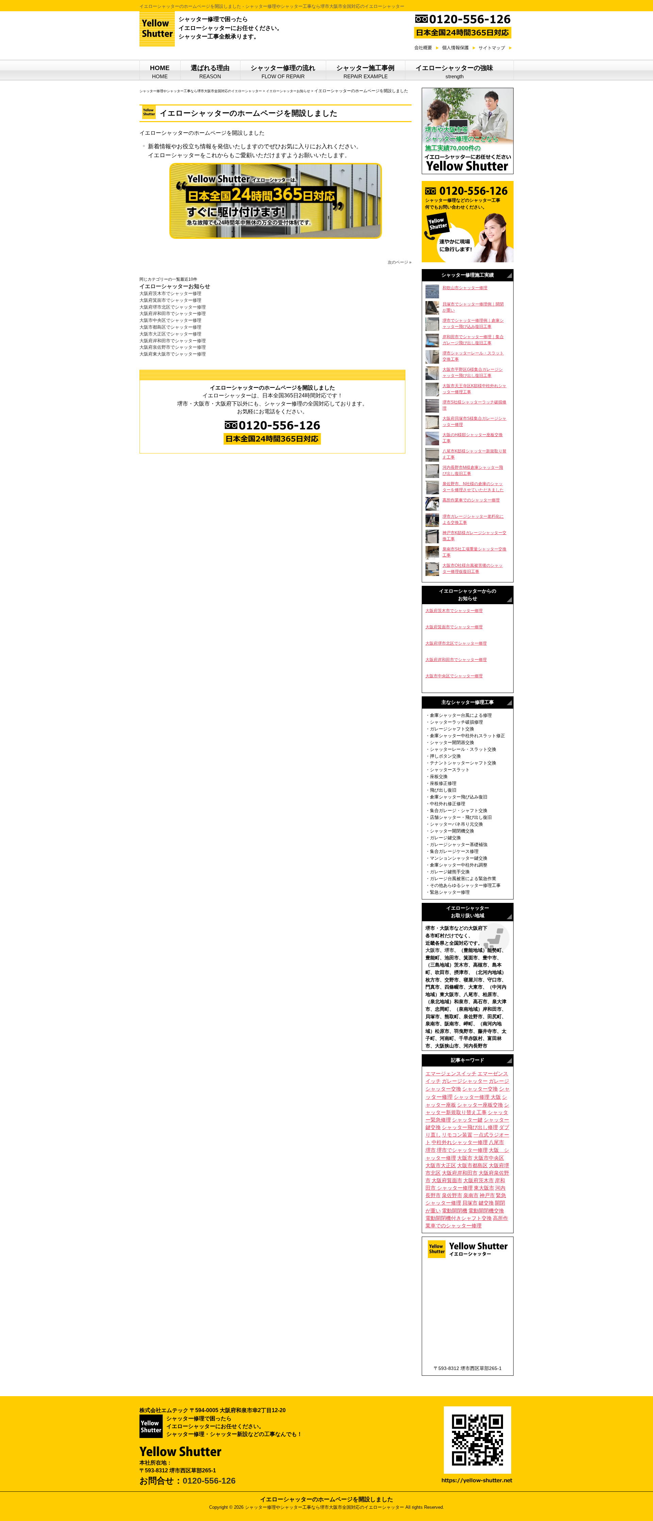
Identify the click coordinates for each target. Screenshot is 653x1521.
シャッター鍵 (467, 1120)
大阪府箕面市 (447, 1180)
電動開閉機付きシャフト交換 (458, 1218)
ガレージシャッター (465, 1081)
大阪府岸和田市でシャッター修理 (172, 313)
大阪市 (432, 950)
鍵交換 (486, 1203)
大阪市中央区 (488, 1158)
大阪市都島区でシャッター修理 (170, 327)
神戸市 (487, 1195)
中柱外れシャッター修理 (460, 1142)
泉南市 (471, 1195)
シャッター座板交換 (480, 1105)
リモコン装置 (457, 1135)
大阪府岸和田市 (460, 1173)
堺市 (449, 950)
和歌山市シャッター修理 (464, 287)
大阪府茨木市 (478, 1180)
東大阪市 (484, 1188)
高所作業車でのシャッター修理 (471, 500)
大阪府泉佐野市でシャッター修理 (172, 347)
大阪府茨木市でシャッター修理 (170, 293)
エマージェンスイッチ (450, 1073)
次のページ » (400, 262)
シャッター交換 (480, 1089)
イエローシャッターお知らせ (174, 286)
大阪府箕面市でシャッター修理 (170, 300)
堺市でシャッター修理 (462, 1150)
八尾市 (496, 1142)
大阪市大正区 (440, 1165)
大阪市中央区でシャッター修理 (170, 320)
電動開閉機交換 (486, 1210)
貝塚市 (470, 1203)
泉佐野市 (452, 1195)
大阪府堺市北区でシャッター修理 (172, 307)
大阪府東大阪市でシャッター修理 (172, 354)
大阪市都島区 (472, 1165)
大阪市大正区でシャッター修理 (170, 333)
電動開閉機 (454, 1210)
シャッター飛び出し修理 (470, 1127)
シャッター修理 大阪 (477, 1097)
